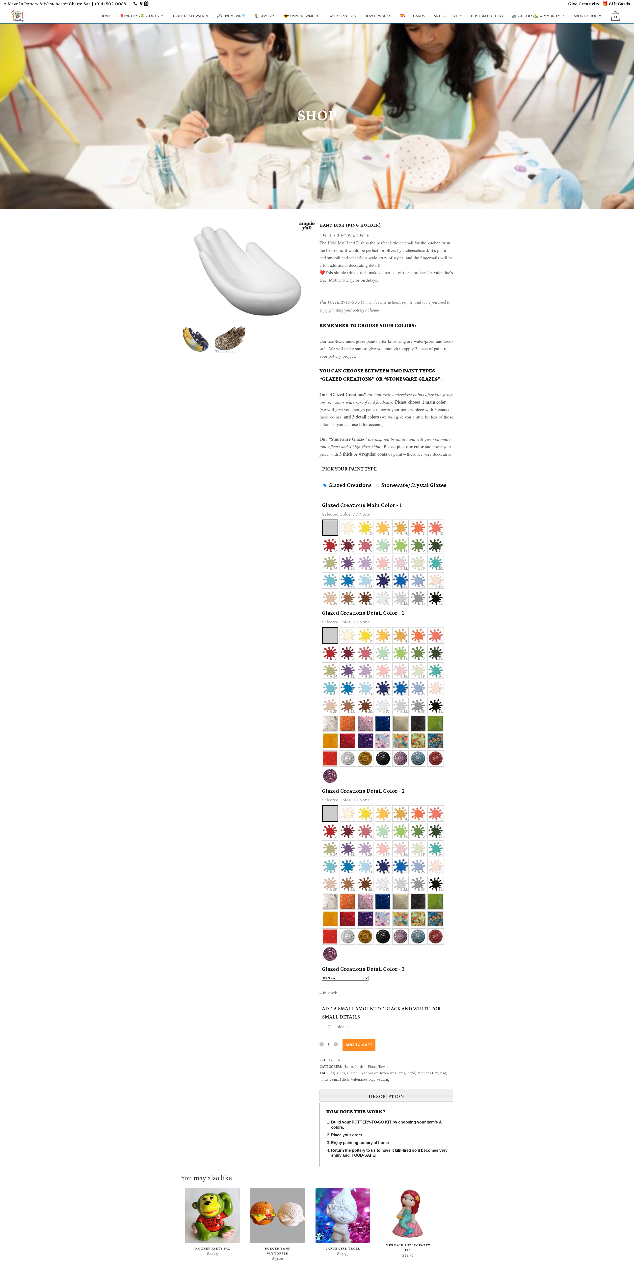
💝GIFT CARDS (412, 16)
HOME (106, 16)
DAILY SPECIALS (342, 16)
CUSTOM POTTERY (487, 16)
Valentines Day (362, 1080)
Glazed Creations (349, 485)
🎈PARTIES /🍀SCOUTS (139, 16)
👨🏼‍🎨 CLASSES (264, 16)
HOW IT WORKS (378, 16)
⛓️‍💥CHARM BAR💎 (231, 16)
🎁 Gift (609, 3)
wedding (383, 1080)
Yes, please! (339, 1026)
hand (411, 1073)
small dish (340, 1080)
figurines (338, 1073)
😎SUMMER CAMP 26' (302, 16)
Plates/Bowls (378, 1067)
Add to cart (358, 1044)
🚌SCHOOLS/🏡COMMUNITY (536, 16)
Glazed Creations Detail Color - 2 (363, 791)
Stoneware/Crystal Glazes (413, 485)
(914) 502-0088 (110, 3)
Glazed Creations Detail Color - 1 (363, 613)
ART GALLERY (445, 16)
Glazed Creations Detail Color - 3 (363, 969)
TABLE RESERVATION (190, 16)
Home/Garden (354, 1067)
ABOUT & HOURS (588, 16)
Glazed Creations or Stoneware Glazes (376, 1073)
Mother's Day (427, 1073)
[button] (330, 528)
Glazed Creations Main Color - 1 (362, 505)
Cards (623, 3)
